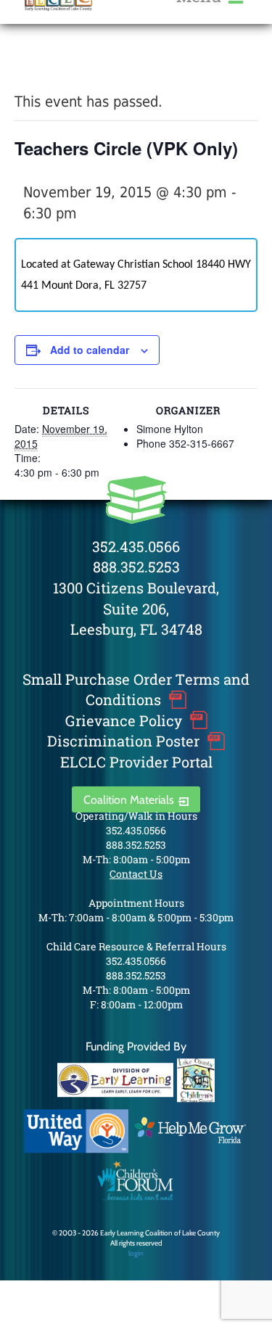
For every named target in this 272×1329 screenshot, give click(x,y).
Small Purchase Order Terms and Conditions (136, 689)
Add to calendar (89, 349)
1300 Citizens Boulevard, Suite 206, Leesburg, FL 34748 (136, 608)
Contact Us (136, 874)
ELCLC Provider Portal (136, 761)
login (136, 1253)
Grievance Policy (123, 720)
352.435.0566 (136, 546)
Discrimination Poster (123, 740)
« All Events (47, 64)
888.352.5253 (136, 566)
